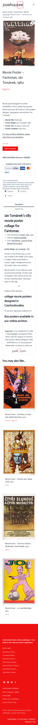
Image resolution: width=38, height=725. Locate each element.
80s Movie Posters (11, 182)
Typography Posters (15, 188)
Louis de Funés (20, 186)
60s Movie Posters (9, 652)
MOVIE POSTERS (13, 180)
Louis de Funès (26, 241)
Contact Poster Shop (9, 702)
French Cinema (16, 184)
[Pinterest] (11, 682)
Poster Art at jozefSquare (11, 699)
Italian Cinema (25, 184)
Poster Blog (6, 695)
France (22, 235)
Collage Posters (7, 184)
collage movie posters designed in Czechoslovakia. (18, 301)
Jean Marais (11, 186)
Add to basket (10, 148)
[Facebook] (4, 682)
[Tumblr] (15, 682)
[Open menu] (33, 4)
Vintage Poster (25, 188)
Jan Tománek (21, 249)
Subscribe (8, 331)
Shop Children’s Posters (11, 666)
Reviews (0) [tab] (19, 209)
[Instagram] (8, 682)
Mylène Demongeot (14, 243)
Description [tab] (19, 204)
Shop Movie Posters (9, 669)
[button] (33, 23)
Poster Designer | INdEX (11, 692)
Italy (27, 235)
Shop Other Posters (9, 672)
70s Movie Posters (9, 655)
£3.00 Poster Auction (10, 662)
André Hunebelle (29, 182)
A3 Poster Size (20, 182)
